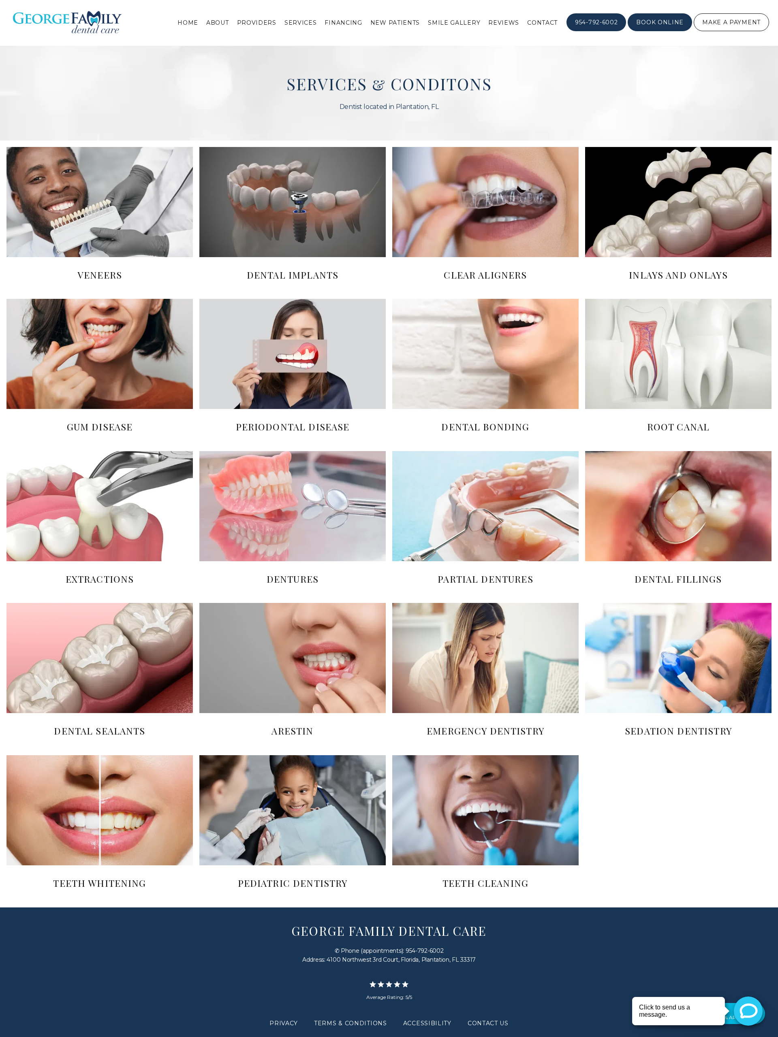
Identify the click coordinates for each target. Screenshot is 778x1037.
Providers (256, 22)
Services (300, 22)
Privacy (283, 1023)
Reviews (503, 22)
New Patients (395, 22)
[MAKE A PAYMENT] (731, 30)
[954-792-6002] (596, 30)
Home (187, 22)
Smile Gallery (454, 22)
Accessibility (427, 1023)
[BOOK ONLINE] (660, 30)
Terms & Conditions (350, 1023)
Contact (542, 22)
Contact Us (488, 1023)
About (217, 22)
